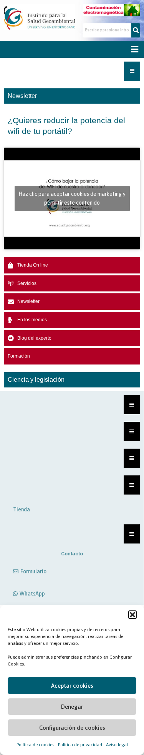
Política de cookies (35, 744)
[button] (132, 614)
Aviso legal (117, 744)
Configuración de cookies (72, 727)
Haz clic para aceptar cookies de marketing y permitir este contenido (72, 198)
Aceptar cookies (72, 685)
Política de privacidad (80, 744)
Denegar (72, 706)
